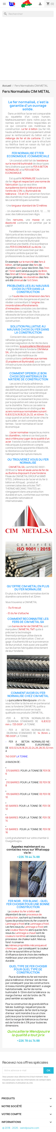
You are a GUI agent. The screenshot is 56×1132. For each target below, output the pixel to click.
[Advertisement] (28, 48)
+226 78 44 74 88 (28, 857)
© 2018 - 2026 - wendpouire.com (20, 1128)
